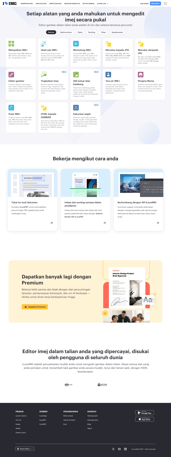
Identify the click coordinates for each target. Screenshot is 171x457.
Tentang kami (92, 416)
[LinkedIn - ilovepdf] (125, 449)
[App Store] (144, 419)
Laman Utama (21, 416)
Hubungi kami (92, 420)
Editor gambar (88, 3)
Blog (89, 424)
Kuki (65, 424)
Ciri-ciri (18, 420)
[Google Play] (144, 412)
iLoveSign (43, 416)
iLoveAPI (42, 420)
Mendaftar (155, 3)
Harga (18, 424)
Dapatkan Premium (37, 307)
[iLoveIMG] (10, 3)
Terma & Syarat (69, 420)
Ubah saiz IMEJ (41, 3)
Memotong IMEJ (55, 3)
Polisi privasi (68, 416)
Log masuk (144, 3)
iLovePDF (42, 424)
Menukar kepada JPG (72, 3)
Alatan (18, 428)
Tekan (89, 428)
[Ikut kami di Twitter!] (113, 449)
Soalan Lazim (21, 432)
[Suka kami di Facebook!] (119, 449)
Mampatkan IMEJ (27, 3)
